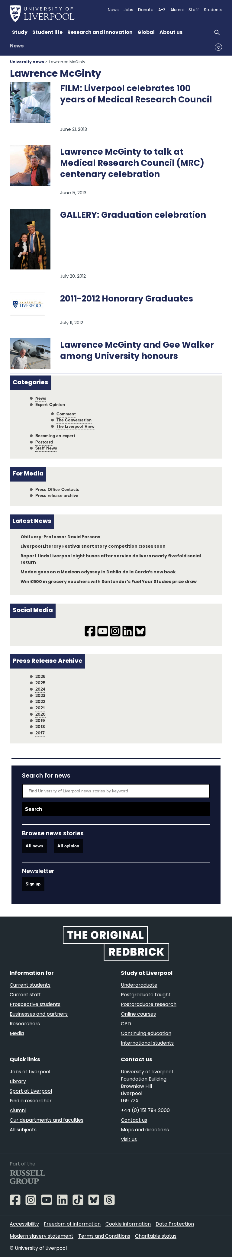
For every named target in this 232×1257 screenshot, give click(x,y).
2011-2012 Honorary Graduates (126, 299)
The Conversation (74, 420)
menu (218, 47)
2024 (40, 689)
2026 (40, 676)
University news (27, 62)
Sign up (33, 884)
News (17, 46)
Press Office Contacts (57, 489)
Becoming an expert (55, 436)
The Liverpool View (75, 426)
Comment (66, 414)
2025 (40, 683)
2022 (40, 701)
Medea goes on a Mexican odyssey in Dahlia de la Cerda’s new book (98, 572)
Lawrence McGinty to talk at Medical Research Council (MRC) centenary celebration (132, 163)
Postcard (44, 442)
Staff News (46, 448)
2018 (40, 727)
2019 (40, 720)
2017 (40, 733)
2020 (40, 714)
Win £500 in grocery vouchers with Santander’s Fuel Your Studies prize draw (109, 582)
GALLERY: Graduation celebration (133, 215)
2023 (40, 695)
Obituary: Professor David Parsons (61, 537)
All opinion (68, 846)
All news (34, 846)
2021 (40, 708)
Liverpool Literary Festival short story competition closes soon (93, 546)
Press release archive (57, 495)
